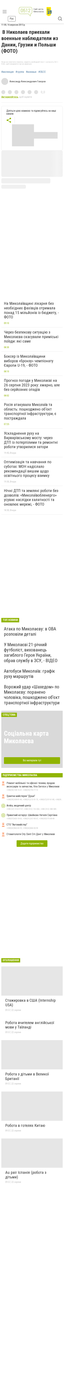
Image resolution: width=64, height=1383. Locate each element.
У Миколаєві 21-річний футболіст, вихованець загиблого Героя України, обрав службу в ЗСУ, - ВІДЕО (30, 652)
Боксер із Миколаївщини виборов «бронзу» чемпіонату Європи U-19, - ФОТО (28, 361)
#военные (31, 71)
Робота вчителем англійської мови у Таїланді (29, 1025)
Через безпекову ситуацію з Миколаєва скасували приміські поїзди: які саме (31, 337)
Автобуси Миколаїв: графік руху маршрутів (29, 673)
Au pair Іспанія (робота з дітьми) (25, 1174)
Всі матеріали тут (32, 760)
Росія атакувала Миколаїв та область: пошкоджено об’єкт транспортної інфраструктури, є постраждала (30, 411)
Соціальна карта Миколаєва (26, 737)
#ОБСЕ (42, 71)
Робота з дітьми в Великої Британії (27, 1076)
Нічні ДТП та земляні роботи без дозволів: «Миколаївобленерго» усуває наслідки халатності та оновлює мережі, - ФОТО (31, 497)
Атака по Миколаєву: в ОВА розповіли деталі (30, 631)
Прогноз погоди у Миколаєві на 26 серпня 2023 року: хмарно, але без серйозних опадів (32, 385)
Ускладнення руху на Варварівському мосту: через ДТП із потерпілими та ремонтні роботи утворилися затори (31, 440)
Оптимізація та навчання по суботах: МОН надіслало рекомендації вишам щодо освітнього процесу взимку (27, 469)
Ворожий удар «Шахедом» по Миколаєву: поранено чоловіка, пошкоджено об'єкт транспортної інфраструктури (32, 694)
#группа (20, 71)
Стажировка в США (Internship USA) (30, 1002)
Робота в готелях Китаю (25, 1125)
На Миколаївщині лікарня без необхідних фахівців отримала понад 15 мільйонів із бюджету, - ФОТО (31, 310)
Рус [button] (12, 18)
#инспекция (7, 71)
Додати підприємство (32, 843)
